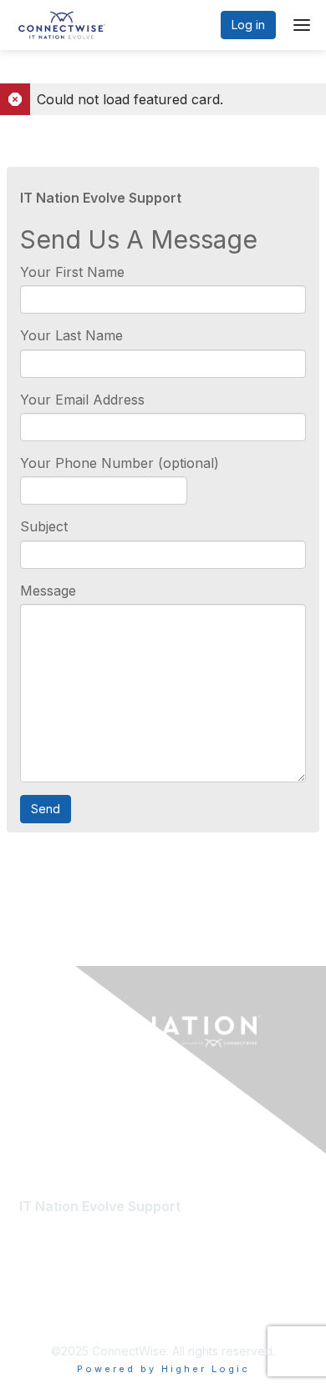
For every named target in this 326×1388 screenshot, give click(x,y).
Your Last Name (71, 335)
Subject (44, 526)
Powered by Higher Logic (163, 1369)
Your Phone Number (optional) (119, 463)
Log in (248, 25)
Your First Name (72, 272)
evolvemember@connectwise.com (128, 1225)
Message (48, 590)
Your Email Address (82, 399)
